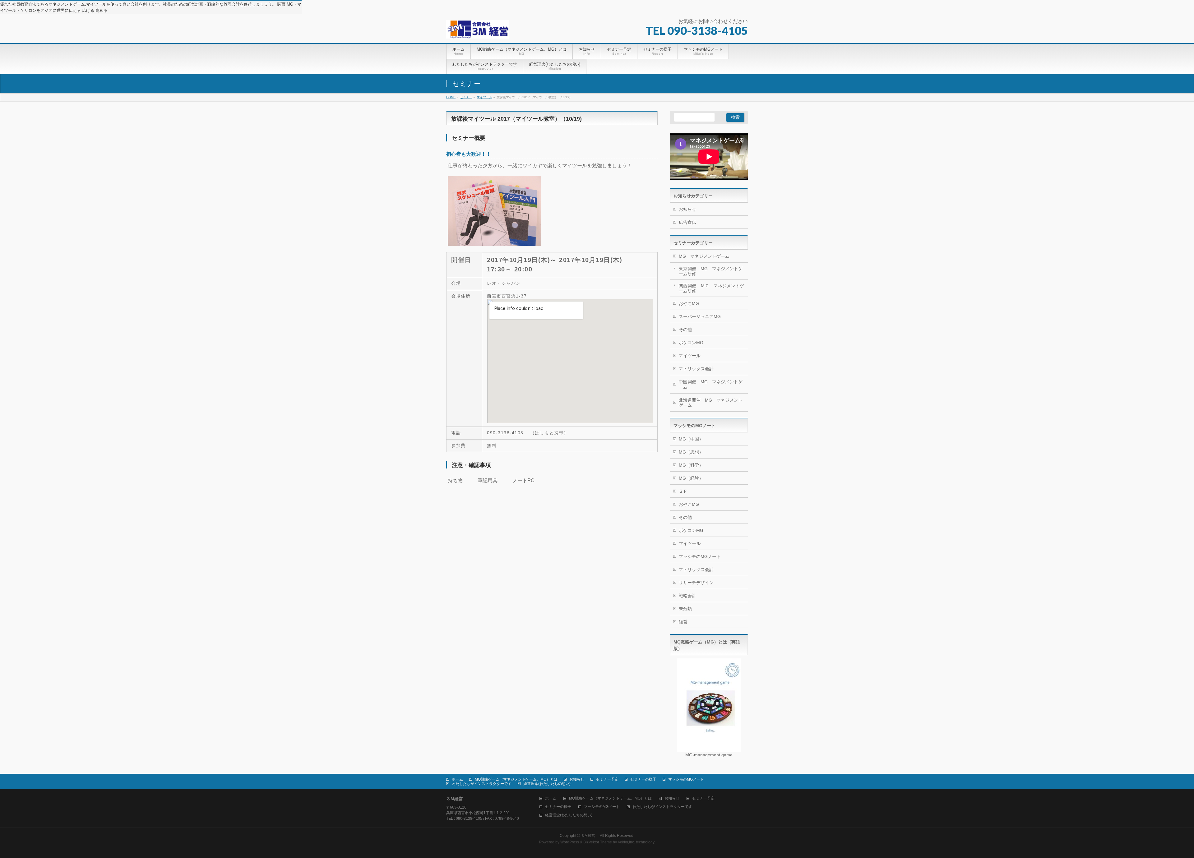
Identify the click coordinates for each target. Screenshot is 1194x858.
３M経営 (590, 835)
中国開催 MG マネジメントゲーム (711, 384)
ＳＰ (683, 491)
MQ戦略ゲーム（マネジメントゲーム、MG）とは (516, 779)
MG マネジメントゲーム (704, 256)
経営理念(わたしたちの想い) (547, 784)
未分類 (685, 608)
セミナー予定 (607, 779)
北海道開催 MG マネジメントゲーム (711, 403)
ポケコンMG (691, 342)
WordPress (569, 842)
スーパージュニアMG (700, 316)
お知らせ (687, 209)
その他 (685, 329)
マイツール (690, 355)
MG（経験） (691, 478)
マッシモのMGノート (700, 556)
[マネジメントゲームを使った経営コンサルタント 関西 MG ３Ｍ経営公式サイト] (477, 31)
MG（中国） (691, 438)
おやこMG (689, 303)
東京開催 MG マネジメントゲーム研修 (711, 271)
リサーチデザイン (696, 582)
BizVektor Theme (597, 842)
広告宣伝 (687, 222)
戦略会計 (687, 595)
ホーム (457, 779)
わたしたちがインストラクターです (481, 784)
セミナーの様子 (643, 779)
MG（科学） (691, 465)
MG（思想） (691, 452)
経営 (683, 621)
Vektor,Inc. (626, 842)
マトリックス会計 (696, 368)
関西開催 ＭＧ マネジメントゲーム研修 (711, 288)
